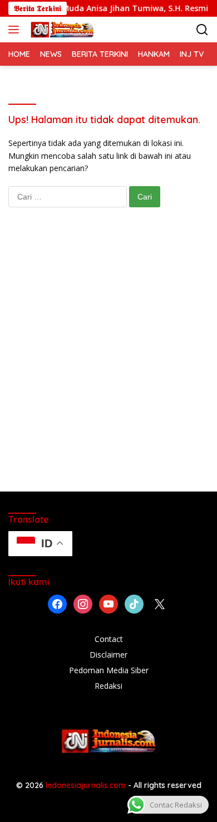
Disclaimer (108, 654)
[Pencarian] (202, 30)
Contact (109, 639)
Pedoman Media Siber (109, 670)
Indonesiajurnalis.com (87, 785)
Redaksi (108, 685)
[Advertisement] (108, 360)
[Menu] (15, 29)
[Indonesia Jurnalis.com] (61, 29)
